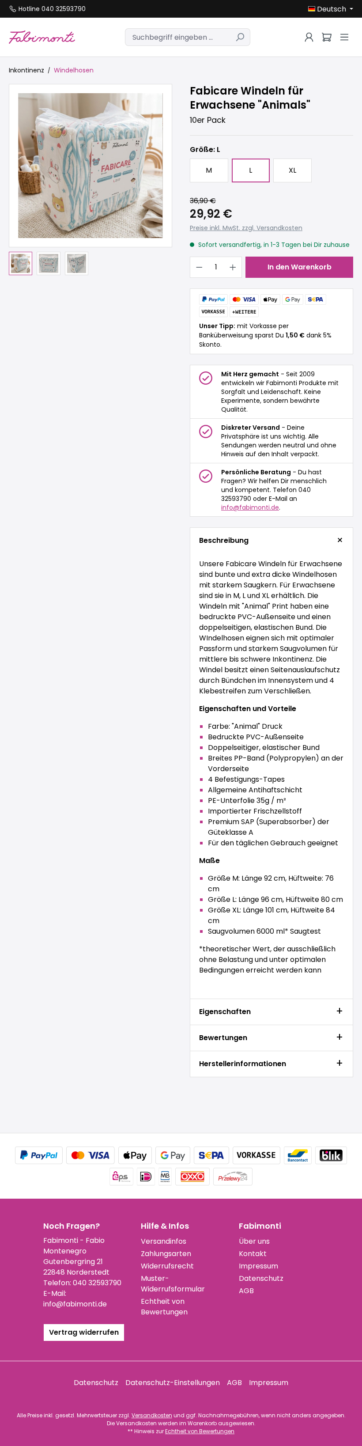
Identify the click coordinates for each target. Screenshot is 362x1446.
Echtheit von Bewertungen (164, 1306)
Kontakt (253, 1254)
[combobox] (177, 37)
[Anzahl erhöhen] (233, 267)
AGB (246, 1291)
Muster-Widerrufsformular (173, 1283)
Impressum (258, 1266)
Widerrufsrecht (167, 1266)
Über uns (254, 1241)
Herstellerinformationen (242, 1064)
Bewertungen (223, 1038)
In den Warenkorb (300, 267)
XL (292, 170)
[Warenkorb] (327, 37)
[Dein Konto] (309, 37)
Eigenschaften (225, 1012)
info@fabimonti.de (250, 507)
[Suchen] (240, 37)
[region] (90, 179)
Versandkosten (152, 1415)
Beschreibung (224, 540)
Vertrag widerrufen (84, 1332)
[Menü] (344, 37)
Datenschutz (261, 1278)
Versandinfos (163, 1241)
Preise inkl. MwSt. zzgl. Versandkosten (246, 227)
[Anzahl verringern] (199, 267)
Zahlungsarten (166, 1254)
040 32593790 (97, 1283)
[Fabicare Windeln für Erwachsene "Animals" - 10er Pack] (90, 165)
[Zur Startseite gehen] (42, 37)
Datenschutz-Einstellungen (172, 1383)
